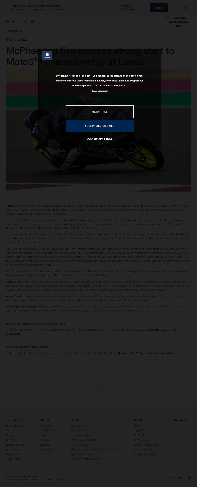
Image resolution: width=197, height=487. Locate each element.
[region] (99, 98)
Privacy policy (97, 91)
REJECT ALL (99, 111)
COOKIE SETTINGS (99, 139)
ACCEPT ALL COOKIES (100, 126)
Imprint (105, 91)
